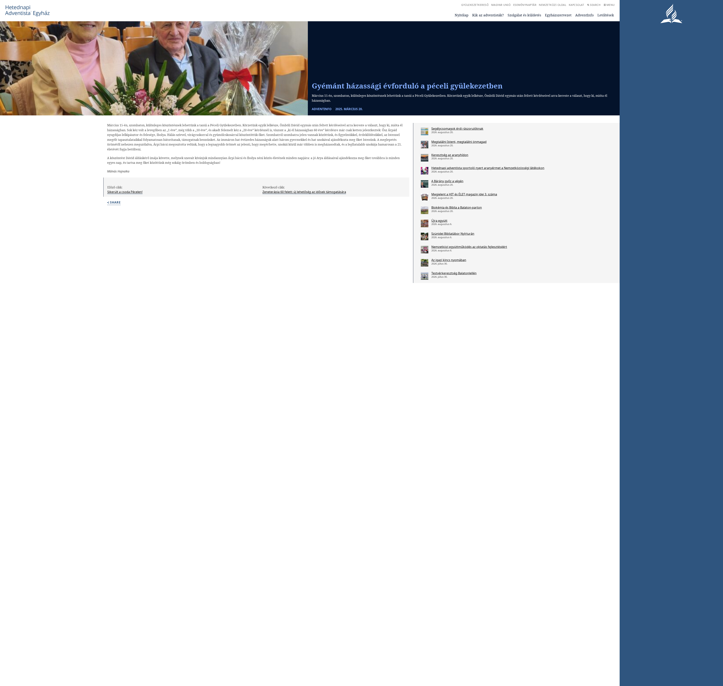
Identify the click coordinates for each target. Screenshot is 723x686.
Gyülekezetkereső (475, 5)
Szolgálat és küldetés (524, 15)
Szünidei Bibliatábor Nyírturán (452, 234)
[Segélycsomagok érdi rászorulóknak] (424, 131)
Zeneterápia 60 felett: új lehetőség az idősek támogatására (304, 192)
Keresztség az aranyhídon (449, 155)
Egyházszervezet (558, 15)
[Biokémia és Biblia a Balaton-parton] (424, 210)
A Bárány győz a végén (447, 181)
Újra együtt (439, 221)
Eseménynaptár (525, 5)
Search (595, 5)
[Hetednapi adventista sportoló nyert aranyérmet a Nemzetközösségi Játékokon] (424, 171)
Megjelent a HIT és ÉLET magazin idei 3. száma (464, 194)
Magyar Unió (501, 5)
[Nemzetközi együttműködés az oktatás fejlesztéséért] (424, 249)
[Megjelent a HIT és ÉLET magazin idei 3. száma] (424, 197)
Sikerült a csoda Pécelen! (125, 192)
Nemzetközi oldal (552, 5)
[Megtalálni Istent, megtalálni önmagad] (424, 144)
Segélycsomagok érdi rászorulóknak (457, 129)
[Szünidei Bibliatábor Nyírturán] (424, 236)
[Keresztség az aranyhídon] (424, 158)
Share (115, 202)
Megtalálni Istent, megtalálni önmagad (459, 142)
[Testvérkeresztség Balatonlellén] (424, 276)
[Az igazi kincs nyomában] (424, 263)
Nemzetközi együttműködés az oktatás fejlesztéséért (469, 247)
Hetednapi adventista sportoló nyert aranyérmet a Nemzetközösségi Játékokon (487, 168)
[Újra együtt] (424, 223)
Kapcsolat (576, 5)
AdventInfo (584, 15)
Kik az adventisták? (488, 15)
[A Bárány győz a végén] (424, 184)
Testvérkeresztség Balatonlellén (454, 273)
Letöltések (605, 15)
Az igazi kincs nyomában (448, 260)
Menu (610, 5)
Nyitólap (461, 15)
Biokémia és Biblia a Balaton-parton (456, 207)
